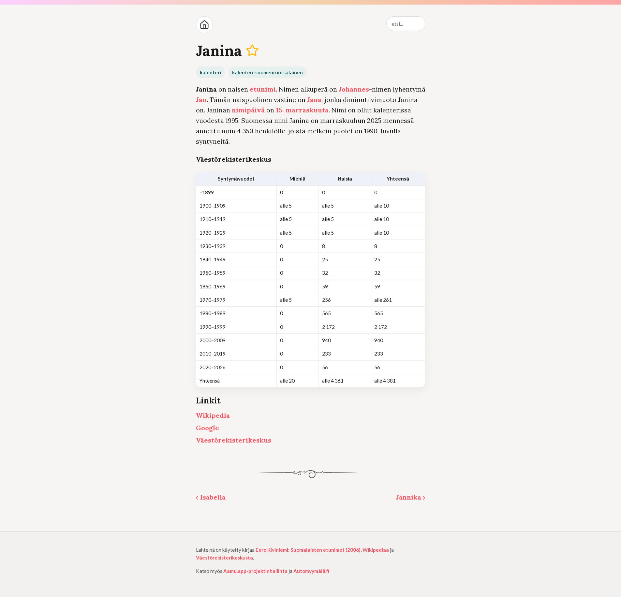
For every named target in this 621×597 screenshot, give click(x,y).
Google (207, 428)
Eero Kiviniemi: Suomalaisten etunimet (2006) (308, 550)
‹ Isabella (211, 497)
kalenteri (210, 72)
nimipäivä (248, 110)
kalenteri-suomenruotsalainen (267, 72)
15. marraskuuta (302, 110)
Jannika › (410, 497)
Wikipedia (213, 415)
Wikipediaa (375, 550)
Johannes (354, 89)
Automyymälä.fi (311, 571)
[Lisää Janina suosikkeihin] (252, 50)
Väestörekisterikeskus (233, 440)
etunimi (263, 89)
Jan (201, 99)
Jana (314, 99)
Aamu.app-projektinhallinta (255, 571)
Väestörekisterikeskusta (224, 558)
